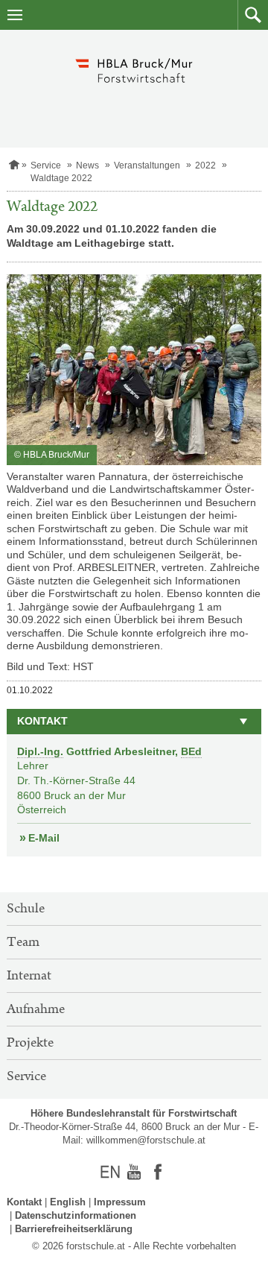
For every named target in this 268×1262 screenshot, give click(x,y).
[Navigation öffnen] (15, 15)
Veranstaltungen (147, 165)
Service (46, 165)
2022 (205, 165)
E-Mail (44, 838)
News (87, 165)
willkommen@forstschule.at (145, 1140)
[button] (252, 15)
